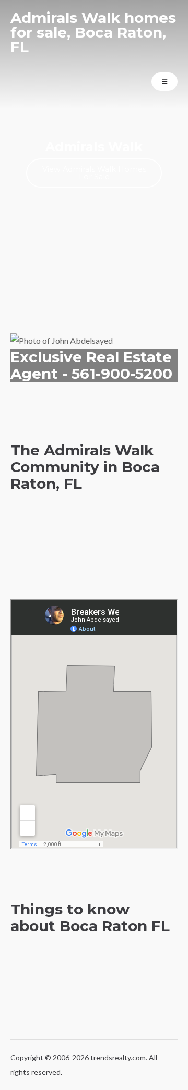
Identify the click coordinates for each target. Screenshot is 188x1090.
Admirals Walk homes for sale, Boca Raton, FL (93, 32)
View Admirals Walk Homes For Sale (94, 173)
